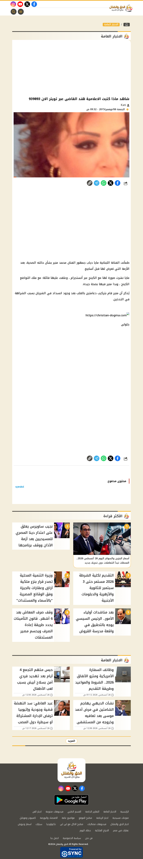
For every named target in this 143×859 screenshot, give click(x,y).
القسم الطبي (74, 811)
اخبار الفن (37, 811)
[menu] (21, 12)
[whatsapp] (89, 183)
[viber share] (96, 183)
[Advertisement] (71, 67)
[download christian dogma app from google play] (71, 800)
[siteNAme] (122, 8)
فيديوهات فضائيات (96, 824)
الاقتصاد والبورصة (49, 818)
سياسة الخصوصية (72, 838)
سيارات (39, 824)
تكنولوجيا (51, 824)
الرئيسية (124, 811)
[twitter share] (110, 183)
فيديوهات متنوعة (54, 811)
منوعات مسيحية (120, 818)
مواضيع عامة (68, 818)
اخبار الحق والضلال (119, 824)
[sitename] (71, 770)
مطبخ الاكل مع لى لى (71, 824)
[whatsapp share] (103, 183)
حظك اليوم (85, 830)
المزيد (71, 741)
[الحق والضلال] (126, 24)
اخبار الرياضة (102, 818)
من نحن (89, 838)
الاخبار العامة (111, 24)
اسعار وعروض (24, 824)
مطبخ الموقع (85, 818)
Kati (124, 105)
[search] (13, 12)
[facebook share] (117, 183)
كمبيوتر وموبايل (28, 818)
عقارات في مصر (121, 830)
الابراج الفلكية (102, 830)
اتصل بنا (54, 838)
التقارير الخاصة (92, 811)
